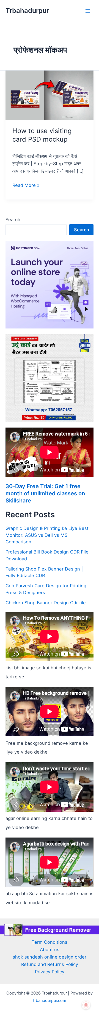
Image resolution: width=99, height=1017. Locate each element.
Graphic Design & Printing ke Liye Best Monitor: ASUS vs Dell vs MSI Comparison (47, 535)
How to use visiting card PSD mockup (42, 135)
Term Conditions (49, 942)
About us (49, 949)
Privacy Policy (49, 971)
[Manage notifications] (86, 1005)
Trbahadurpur (27, 11)
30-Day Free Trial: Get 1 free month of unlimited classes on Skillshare (45, 493)
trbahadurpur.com (49, 1000)
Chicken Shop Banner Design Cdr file (46, 602)
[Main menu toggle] (88, 11)
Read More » (26, 185)
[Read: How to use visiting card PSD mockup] (50, 95)
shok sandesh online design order (49, 957)
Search (13, 219)
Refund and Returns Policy (49, 964)
